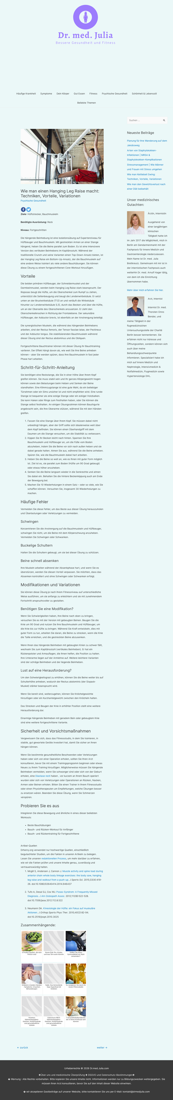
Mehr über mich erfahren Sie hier (145, 290)
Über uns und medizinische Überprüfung (63, 1075)
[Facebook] (23, 209)
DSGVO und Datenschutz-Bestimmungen (110, 1075)
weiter (102, 1047)
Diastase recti (42, 776)
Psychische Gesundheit (33, 200)
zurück (22, 1047)
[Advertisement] (86, 69)
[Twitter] (28, 209)
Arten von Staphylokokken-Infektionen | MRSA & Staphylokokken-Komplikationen (144, 155)
